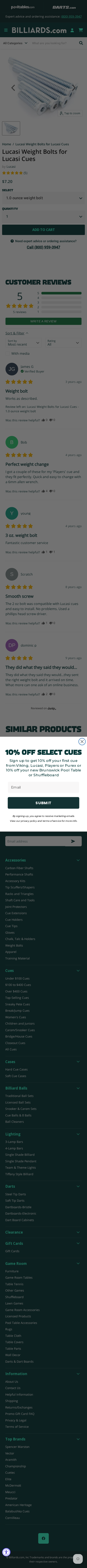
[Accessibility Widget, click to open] (6, 1552)
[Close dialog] (82, 741)
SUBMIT (43, 802)
